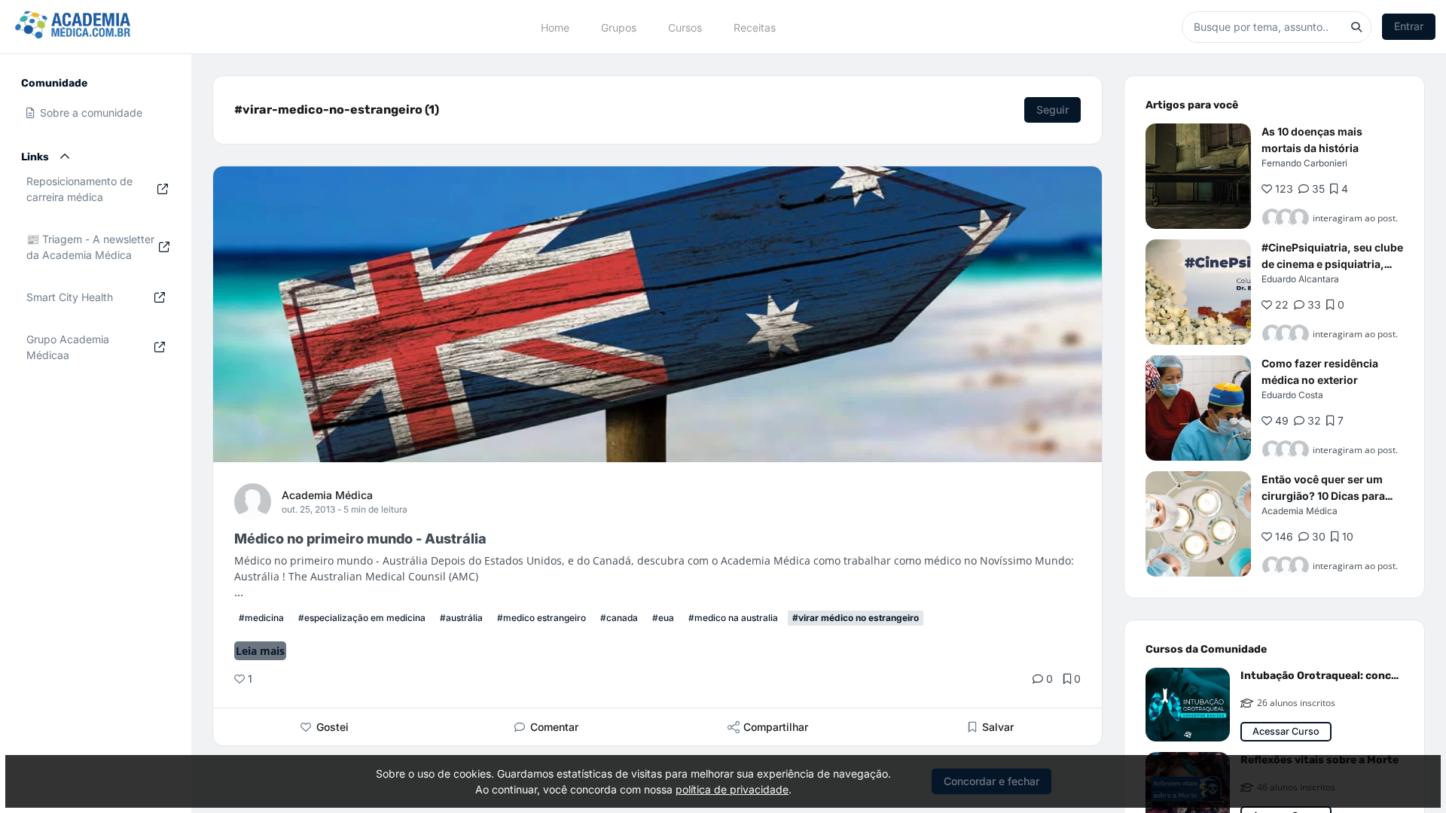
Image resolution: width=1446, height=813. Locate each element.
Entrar (1408, 26)
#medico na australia (733, 617)
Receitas (755, 26)
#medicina (261, 617)
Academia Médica (327, 495)
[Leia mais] (1198, 176)
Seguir (1052, 109)
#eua (663, 617)
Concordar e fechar (991, 781)
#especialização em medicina (362, 617)
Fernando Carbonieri (1304, 163)
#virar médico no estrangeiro (855, 617)
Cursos (685, 26)
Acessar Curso (1285, 731)
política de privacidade (732, 789)
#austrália (461, 617)
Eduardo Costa (1292, 394)
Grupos (618, 26)
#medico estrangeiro (541, 617)
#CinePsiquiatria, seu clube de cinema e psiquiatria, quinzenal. (1332, 264)
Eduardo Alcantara (1300, 279)
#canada (619, 617)
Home (555, 26)
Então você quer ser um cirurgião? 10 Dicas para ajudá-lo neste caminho (1323, 496)
